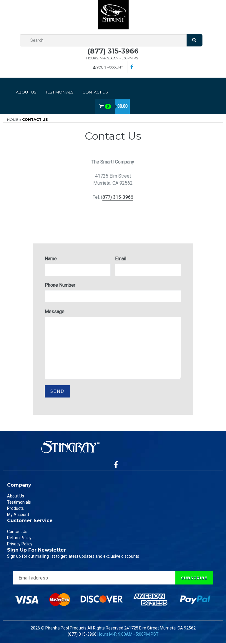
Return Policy (19, 537)
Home (13, 119)
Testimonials (59, 92)
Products (15, 508)
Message (54, 311)
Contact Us (95, 92)
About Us (26, 92)
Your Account (109, 67)
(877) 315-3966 (113, 51)
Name (51, 258)
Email (120, 258)
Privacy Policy (19, 544)
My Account (18, 514)
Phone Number (60, 285)
